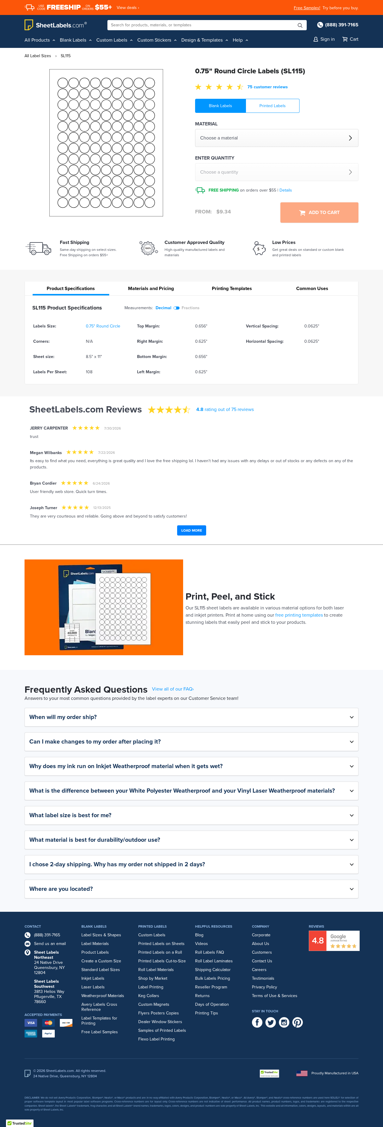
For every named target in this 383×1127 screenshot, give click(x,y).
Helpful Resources (213, 926)
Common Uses (312, 289)
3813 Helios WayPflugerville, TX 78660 (49, 991)
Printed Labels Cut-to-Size (162, 961)
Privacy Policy (264, 987)
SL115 (66, 55)
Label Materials (95, 943)
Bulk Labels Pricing (212, 978)
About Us (260, 943)
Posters (158, 1013)
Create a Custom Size (101, 961)
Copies (172, 1013)
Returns (202, 995)
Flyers (144, 1013)
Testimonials (263, 978)
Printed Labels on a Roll (160, 952)
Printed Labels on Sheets (161, 943)
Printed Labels (272, 105)
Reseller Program (211, 987)
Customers (262, 952)
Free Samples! (307, 7)
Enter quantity (214, 158)
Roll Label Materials (156, 969)
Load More (191, 530)
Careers (259, 969)
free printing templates (299, 615)
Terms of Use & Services (274, 995)
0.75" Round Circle (103, 326)
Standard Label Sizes (100, 969)
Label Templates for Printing (99, 1021)
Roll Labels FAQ (209, 952)
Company (260, 926)
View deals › (128, 7)
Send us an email (50, 943)
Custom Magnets (153, 1004)
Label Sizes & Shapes (101, 935)
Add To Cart (322, 213)
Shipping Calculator (213, 969)
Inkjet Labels (92, 978)
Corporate (261, 935)
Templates (232, 289)
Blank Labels (220, 105)
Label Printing (150, 987)
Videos (201, 943)
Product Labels (95, 952)
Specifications (71, 289)
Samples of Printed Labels (162, 1030)
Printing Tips (206, 1013)
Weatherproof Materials (102, 995)
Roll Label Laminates (214, 961)
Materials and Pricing (151, 289)
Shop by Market (152, 978)
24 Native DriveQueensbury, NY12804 (49, 962)
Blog (199, 935)
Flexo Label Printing (156, 1039)
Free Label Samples (99, 1032)
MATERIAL (206, 124)
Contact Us (262, 961)
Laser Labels (93, 987)
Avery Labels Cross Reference (99, 1007)
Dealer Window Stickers (160, 1021)
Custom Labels (151, 935)
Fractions (191, 307)
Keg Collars (148, 995)
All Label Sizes (38, 55)
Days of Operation (212, 1004)
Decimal (163, 307)
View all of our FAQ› (173, 689)
